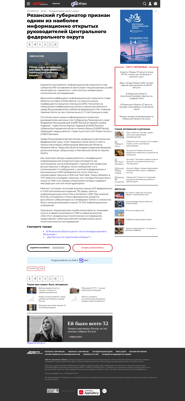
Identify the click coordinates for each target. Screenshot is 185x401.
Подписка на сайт (91, 354)
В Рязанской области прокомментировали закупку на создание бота (136, 96)
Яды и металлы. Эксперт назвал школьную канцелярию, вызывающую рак (139, 135)
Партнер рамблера (68, 391)
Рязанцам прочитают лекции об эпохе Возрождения (52, 306)
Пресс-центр (121, 352)
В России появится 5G (135, 211)
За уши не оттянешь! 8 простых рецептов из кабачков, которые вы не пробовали (142, 152)
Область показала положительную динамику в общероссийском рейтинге (93, 299)
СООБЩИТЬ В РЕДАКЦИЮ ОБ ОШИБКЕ (116, 354)
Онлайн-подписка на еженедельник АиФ (62, 354)
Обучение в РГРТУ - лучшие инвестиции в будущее (93, 289)
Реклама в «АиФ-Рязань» (78, 352)
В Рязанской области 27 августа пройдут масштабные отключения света (136, 107)
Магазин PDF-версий (138, 352)
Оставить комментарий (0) (92, 248)
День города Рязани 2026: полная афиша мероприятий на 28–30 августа (136, 85)
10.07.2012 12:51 (33, 11)
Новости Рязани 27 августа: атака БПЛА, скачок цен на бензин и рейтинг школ (136, 74)
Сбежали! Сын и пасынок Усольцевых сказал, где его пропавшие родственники (142, 143)
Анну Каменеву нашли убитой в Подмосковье (139, 202)
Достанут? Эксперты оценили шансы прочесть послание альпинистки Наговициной (142, 161)
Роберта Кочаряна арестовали (139, 219)
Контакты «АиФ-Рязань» (55, 352)
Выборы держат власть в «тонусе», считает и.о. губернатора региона (49, 290)
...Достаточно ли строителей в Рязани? (68, 237)
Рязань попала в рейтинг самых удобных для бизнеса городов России (52, 299)
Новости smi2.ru (36, 343)
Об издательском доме (102, 352)
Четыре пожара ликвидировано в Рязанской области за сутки (136, 117)
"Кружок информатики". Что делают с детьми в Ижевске (141, 229)
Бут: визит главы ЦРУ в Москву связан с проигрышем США (139, 194)
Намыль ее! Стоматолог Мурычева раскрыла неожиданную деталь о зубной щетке (140, 179)
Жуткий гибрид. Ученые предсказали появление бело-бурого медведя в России (142, 170)
